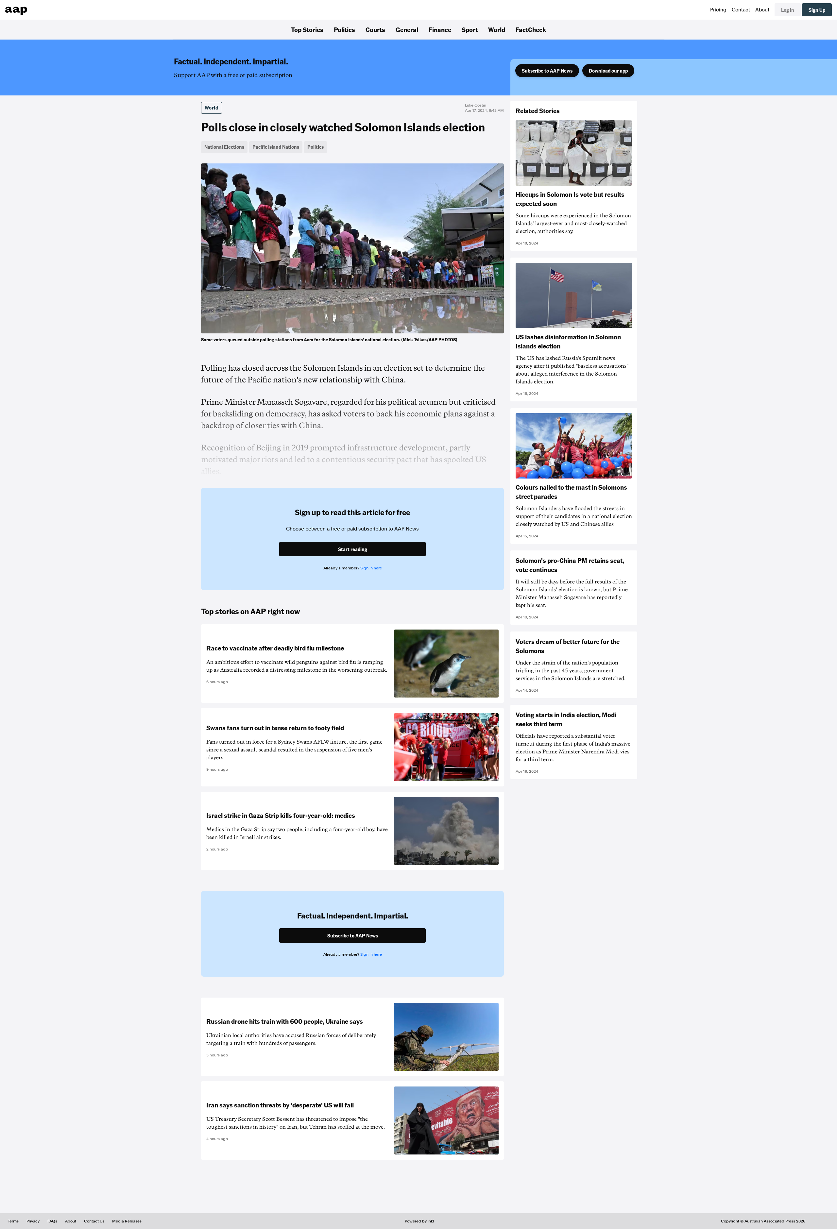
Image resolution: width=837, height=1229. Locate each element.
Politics (344, 29)
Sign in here (371, 568)
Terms (13, 1221)
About (762, 10)
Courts (375, 29)
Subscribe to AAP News (547, 70)
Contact (741, 10)
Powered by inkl (419, 1221)
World (496, 29)
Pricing (718, 10)
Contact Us (94, 1221)
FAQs (52, 1221)
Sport (470, 29)
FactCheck (531, 29)
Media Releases (127, 1221)
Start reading (352, 549)
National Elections (224, 146)
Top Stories (307, 29)
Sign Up (817, 10)
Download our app (608, 70)
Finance (440, 29)
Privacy (33, 1221)
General (407, 29)
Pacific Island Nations (275, 146)
